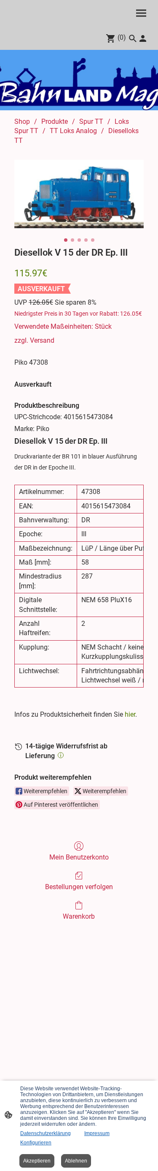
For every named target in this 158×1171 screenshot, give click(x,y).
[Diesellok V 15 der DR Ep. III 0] (79, 194)
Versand (42, 340)
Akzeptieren (37, 1161)
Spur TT (91, 121)
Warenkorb (79, 916)
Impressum (97, 1133)
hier (130, 714)
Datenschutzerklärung (45, 1133)
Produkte (54, 121)
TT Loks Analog (73, 131)
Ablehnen (76, 1161)
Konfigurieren (35, 1143)
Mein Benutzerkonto (79, 857)
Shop (22, 121)
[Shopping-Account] (143, 38)
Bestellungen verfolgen (79, 887)
